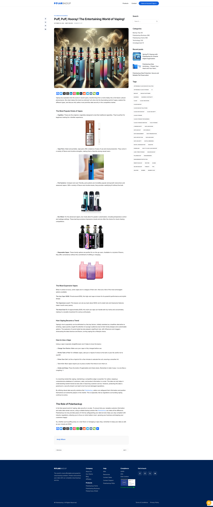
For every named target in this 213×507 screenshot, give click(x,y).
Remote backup (138, 163)
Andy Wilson (69, 23)
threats (147, 166)
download (137, 148)
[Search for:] (146, 21)
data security (138, 141)
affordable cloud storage (141, 89)
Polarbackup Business (61, 15)
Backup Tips (137, 33)
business (136, 97)
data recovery (150, 137)
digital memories (149, 141)
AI (152, 89)
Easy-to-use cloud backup (149, 148)
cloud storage (138, 115)
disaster (150, 144)
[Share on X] (45, 22)
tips (153, 166)
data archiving (149, 126)
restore (147, 163)
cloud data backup (139, 111)
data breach (146, 130)
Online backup (151, 152)
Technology (136, 40)
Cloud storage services (140, 122)
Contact (134, 3)
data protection (138, 137)
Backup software (145, 93)
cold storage (154, 122)
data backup (137, 130)
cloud (135, 100)
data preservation (152, 133)
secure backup (138, 166)
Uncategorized (137, 43)
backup (136, 93)
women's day (151, 170)
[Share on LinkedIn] (45, 29)
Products (125, 3)
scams (154, 163)
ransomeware (148, 155)
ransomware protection (141, 159)
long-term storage (139, 152)
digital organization (139, 144)
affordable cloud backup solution (143, 86)
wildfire (136, 170)
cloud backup (137, 104)
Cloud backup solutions (140, 108)
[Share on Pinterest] (45, 25)
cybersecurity (138, 126)
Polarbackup (137, 155)
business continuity (147, 97)
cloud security (151, 111)
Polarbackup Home (139, 38)
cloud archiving (144, 100)
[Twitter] (150, 473)
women (143, 170)
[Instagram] (145, 473)
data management (139, 133)
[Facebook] (140, 473)
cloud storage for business (141, 119)
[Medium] (155, 473)
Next (124, 450)
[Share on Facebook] (45, 18)
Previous (59, 450)
